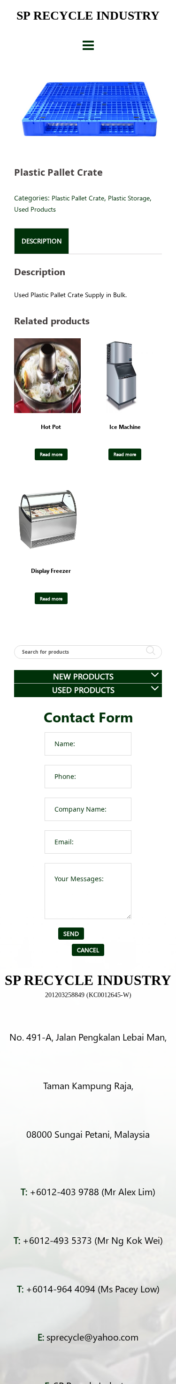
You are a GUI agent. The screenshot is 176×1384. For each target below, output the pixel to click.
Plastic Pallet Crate (78, 197)
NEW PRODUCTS (83, 676)
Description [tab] (41, 240)
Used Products (35, 209)
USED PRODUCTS (83, 690)
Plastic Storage (129, 197)
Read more (51, 454)
